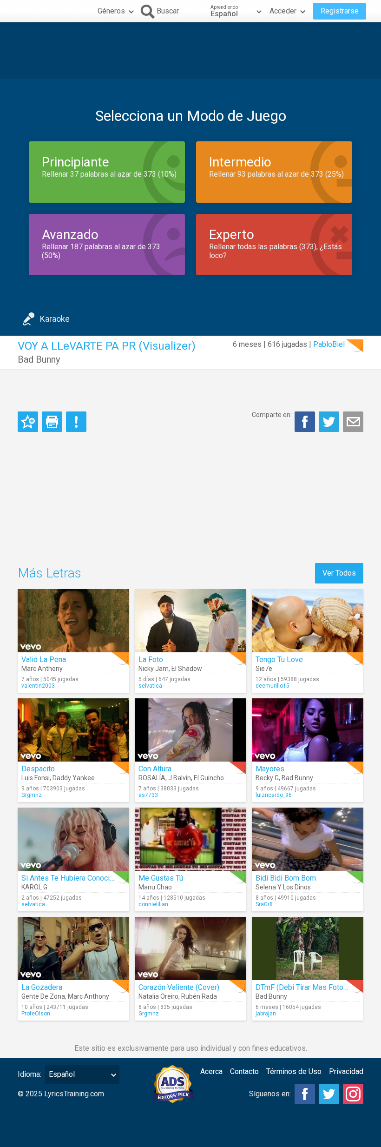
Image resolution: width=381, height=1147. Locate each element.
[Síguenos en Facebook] (305, 1094)
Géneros (111, 11)
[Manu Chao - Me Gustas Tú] (190, 839)
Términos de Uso (294, 1071)
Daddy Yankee (74, 778)
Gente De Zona (43, 996)
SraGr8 (264, 904)
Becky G (267, 778)
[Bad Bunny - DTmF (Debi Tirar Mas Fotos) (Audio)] (307, 948)
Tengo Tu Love (279, 659)
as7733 (148, 795)
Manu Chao (155, 887)
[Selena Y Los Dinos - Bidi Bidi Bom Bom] (307, 839)
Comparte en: (272, 414)
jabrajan (266, 1013)
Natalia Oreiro (158, 996)
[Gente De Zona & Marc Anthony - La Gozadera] (73, 948)
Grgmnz (31, 795)
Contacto (244, 1071)
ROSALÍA (151, 778)
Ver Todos (339, 573)
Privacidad (346, 1071)
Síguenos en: (270, 1093)
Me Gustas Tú (160, 878)
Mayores (270, 768)
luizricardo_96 (274, 795)
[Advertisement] (190, 51)
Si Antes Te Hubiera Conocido (69, 878)
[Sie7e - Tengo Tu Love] (307, 620)
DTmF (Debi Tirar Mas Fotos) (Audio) (315, 987)
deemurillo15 (272, 686)
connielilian (153, 904)
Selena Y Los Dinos (283, 887)
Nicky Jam (153, 668)
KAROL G (34, 887)
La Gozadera (41, 987)
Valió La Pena (43, 659)
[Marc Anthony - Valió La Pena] (73, 620)
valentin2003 (38, 686)
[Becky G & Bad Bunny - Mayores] (307, 730)
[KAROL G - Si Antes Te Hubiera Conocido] (73, 839)
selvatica (150, 686)
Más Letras (49, 573)
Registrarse (340, 11)
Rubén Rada (199, 996)
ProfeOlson (35, 1013)
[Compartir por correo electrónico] (353, 421)
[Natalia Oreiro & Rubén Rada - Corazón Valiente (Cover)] (190, 948)
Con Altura (154, 768)
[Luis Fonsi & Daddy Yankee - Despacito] (73, 730)
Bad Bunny (39, 359)
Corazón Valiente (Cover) (178, 987)
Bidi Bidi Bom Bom (286, 878)
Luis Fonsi (35, 778)
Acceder (282, 11)
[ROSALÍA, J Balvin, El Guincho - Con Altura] (190, 730)
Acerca (211, 1071)
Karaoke (55, 319)
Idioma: (29, 1074)
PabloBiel (329, 344)
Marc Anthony (42, 668)
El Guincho (209, 778)
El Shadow (186, 668)
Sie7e (264, 668)
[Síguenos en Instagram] (353, 1094)
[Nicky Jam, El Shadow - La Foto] (190, 620)
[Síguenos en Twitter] (329, 1094)
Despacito (38, 768)
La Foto (150, 659)
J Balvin (179, 778)
